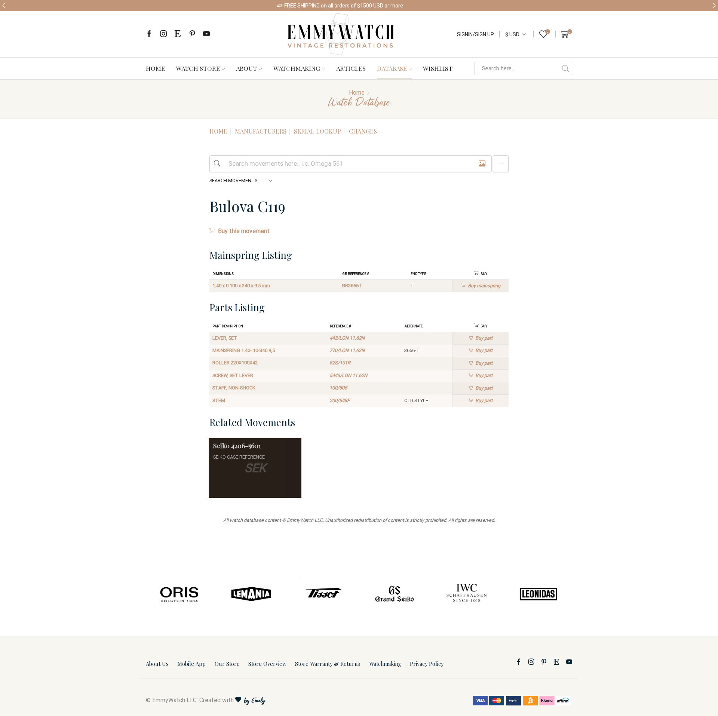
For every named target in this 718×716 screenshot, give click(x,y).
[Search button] (565, 68)
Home (155, 68)
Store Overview (267, 663)
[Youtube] (206, 34)
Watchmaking (296, 68)
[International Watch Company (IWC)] (466, 594)
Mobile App (191, 663)
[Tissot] (323, 594)
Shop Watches (424, 6)
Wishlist (437, 68)
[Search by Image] (482, 163)
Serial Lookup (317, 131)
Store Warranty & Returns (327, 663)
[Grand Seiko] (395, 594)
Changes (363, 131)
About (246, 68)
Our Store (227, 663)
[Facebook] (149, 34)
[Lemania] (251, 594)
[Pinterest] (192, 34)
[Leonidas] (538, 594)
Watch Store (198, 68)
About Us (157, 663)
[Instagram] (163, 34)
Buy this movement (244, 231)
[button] (3, 5)
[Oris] (180, 594)
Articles (351, 68)
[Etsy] (177, 34)
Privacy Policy (427, 663)
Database (392, 68)
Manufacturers (260, 131)
